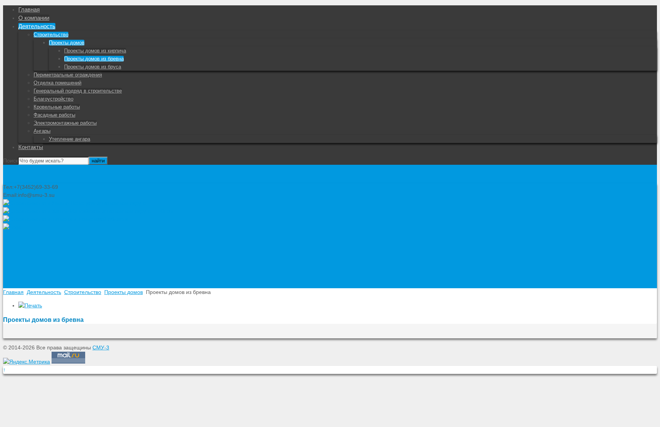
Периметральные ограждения (68, 75)
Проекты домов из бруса (92, 67)
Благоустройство (53, 99)
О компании (33, 18)
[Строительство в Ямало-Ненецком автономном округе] (74, 203)
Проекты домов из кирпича (95, 51)
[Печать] (30, 305)
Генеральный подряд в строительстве (78, 91)
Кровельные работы (57, 107)
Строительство (51, 34)
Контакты (30, 147)
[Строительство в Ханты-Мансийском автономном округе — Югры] (88, 211)
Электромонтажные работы (65, 123)
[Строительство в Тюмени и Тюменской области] (65, 219)
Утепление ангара (69, 139)
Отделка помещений (57, 83)
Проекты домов (66, 42)
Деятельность (36, 26)
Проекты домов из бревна (94, 59)
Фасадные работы (54, 115)
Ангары (42, 131)
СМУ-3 (100, 347)
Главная (29, 9)
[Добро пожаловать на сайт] (12, 227)
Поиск (10, 160)
